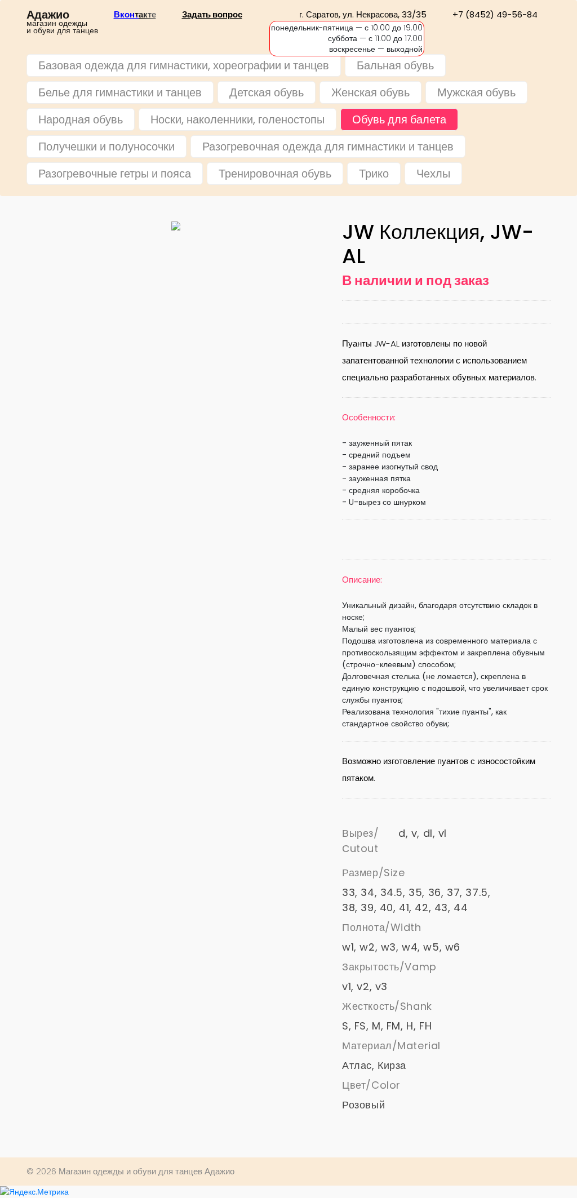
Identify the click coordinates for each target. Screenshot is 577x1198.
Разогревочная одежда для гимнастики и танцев (328, 146)
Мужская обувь (476, 92)
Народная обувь (80, 119)
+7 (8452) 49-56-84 (495, 14)
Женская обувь (370, 92)
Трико (374, 173)
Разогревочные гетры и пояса (114, 173)
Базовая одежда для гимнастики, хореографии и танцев (183, 65)
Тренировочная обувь (275, 173)
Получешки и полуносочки (106, 146)
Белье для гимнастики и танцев (120, 92)
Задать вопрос (212, 14)
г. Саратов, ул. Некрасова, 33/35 (363, 14)
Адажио (47, 15)
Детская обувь (266, 92)
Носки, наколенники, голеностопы (237, 119)
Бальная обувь (395, 65)
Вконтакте (135, 14)
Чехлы (433, 173)
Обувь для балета (399, 119)
